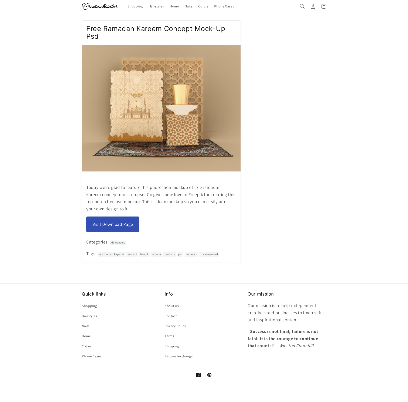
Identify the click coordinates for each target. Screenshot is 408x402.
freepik (144, 254)
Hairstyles (89, 316)
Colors (87, 346)
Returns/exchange (179, 356)
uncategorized (209, 254)
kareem (156, 254)
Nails (85, 326)
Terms (169, 336)
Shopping (89, 306)
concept (132, 254)
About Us (172, 306)
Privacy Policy (175, 326)
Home (86, 336)
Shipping (172, 346)
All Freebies (117, 242)
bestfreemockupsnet (111, 254)
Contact (171, 316)
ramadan (191, 254)
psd (180, 254)
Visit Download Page (113, 224)
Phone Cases (92, 356)
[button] (302, 6)
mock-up (169, 254)
